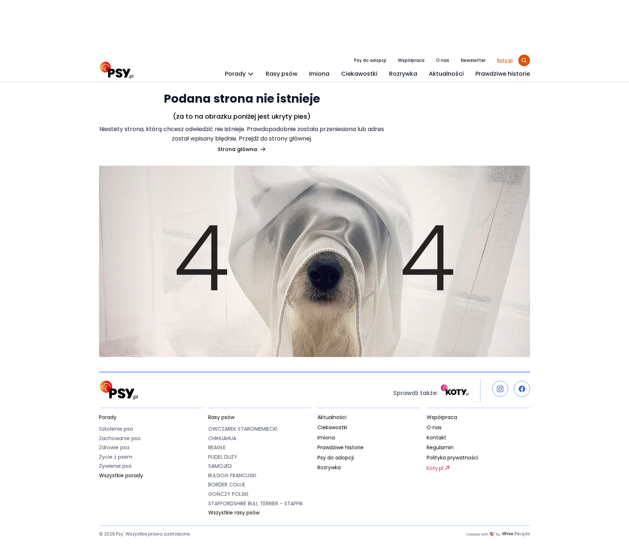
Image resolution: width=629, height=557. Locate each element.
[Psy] (116, 70)
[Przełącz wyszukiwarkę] (524, 60)
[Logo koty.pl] (454, 390)
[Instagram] (500, 389)
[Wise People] (498, 534)
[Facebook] (522, 389)
